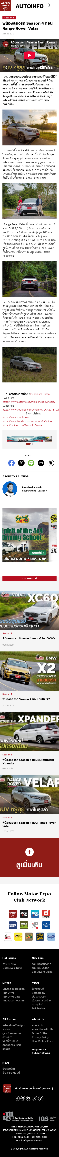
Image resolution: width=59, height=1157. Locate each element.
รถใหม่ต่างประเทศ (41, 964)
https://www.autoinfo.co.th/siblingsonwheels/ (29, 402)
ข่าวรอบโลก (8, 1069)
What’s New (9, 964)
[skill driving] (40, 936)
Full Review (38, 1008)
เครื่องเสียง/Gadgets (14, 1025)
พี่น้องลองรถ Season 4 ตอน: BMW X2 (26, 699)
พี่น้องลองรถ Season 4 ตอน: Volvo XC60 (28, 638)
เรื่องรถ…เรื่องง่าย (41, 1000)
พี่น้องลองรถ (39, 997)
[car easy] (18, 936)
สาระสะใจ (7, 1037)
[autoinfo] (5, 5)
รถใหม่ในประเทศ (40, 968)
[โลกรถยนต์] (46, 925)
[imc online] (35, 925)
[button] (28, 444)
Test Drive (8, 993)
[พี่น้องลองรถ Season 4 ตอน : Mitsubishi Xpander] (29, 731)
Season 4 (9, 17)
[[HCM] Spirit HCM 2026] (29, 534)
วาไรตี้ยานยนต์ (10, 1041)
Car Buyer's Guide (42, 972)
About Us (37, 1025)
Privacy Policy (40, 1037)
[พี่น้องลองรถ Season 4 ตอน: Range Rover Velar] (29, 794)
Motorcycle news (12, 968)
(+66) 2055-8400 (38, 1137)
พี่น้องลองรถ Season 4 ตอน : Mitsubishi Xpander (28, 762)
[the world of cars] (13, 925)
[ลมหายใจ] (51, 936)
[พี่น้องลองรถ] (8, 936)
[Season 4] (29, 857)
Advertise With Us (42, 1029)
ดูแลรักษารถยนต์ (11, 1033)
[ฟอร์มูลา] (46, 913)
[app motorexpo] (24, 913)
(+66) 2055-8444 (20, 1137)
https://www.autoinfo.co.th (17, 417)
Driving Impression (13, 989)
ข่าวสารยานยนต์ (11, 1073)
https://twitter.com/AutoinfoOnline (22, 425)
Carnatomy (38, 993)
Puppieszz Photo (40, 394)
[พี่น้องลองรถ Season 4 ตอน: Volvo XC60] (29, 610)
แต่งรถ (6, 1029)
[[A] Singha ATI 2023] (29, 439)
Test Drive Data (11, 997)
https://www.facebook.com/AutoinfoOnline (27, 421)
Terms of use (40, 1033)
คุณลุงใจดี (37, 1004)
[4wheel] (24, 925)
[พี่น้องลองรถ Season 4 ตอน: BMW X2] (29, 671)
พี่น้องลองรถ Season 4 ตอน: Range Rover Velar (29, 824)
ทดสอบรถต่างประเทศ (14, 1000)
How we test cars (42, 1041)
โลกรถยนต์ (38, 989)
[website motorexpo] (35, 913)
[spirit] (29, 936)
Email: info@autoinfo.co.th (29, 1140)
